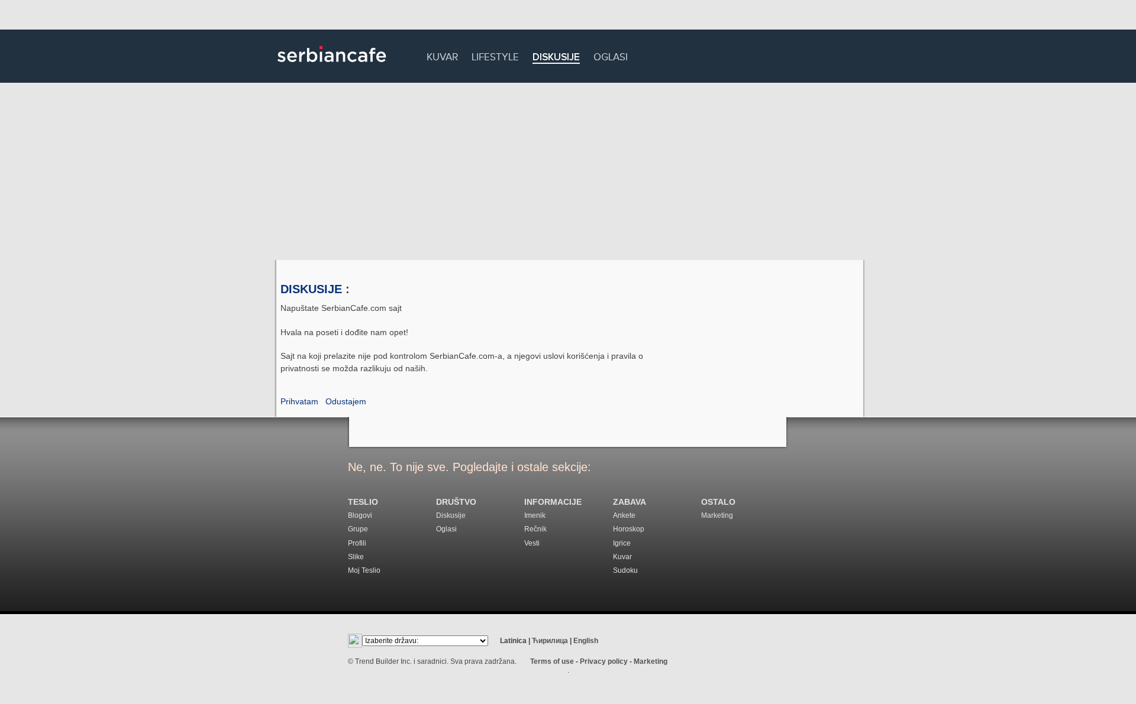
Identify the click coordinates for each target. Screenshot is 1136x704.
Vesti (532, 543)
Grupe (358, 529)
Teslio (363, 502)
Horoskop (628, 529)
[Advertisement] (568, 171)
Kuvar (442, 55)
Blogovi (360, 515)
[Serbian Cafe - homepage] (332, 66)
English (585, 641)
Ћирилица (550, 641)
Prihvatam (299, 401)
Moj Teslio (364, 570)
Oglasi (610, 55)
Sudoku (625, 570)
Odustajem (345, 401)
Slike (356, 557)
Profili (357, 543)
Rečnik (535, 529)
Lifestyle (495, 55)
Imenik (535, 515)
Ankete (624, 515)
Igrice (622, 543)
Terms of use (552, 661)
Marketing (717, 515)
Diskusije (556, 58)
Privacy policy (604, 661)
